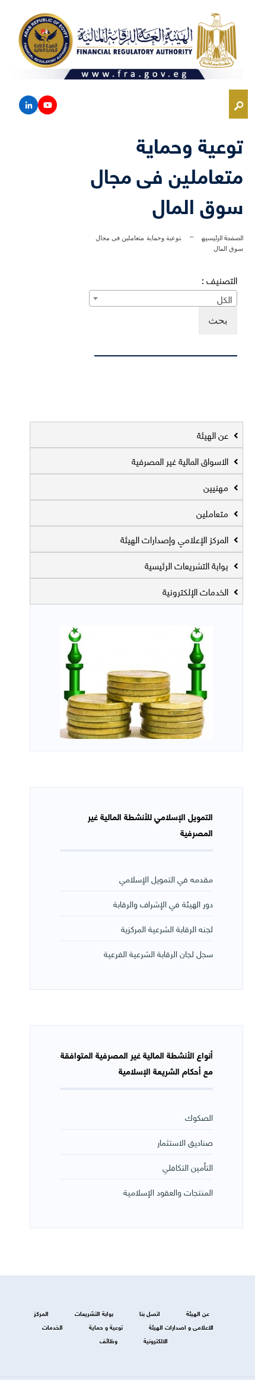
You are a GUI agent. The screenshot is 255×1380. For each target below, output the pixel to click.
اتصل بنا (149, 1313)
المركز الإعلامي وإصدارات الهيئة (175, 539)
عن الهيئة (214, 434)
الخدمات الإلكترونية (196, 591)
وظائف (108, 1340)
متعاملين (213, 513)
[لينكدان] (28, 104)
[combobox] (163, 298)
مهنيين (217, 487)
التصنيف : (219, 280)
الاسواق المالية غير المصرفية (181, 460)
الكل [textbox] (224, 299)
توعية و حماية (106, 1327)
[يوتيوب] (47, 104)
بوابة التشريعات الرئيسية (188, 565)
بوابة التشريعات (94, 1313)
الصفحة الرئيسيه (222, 237)
